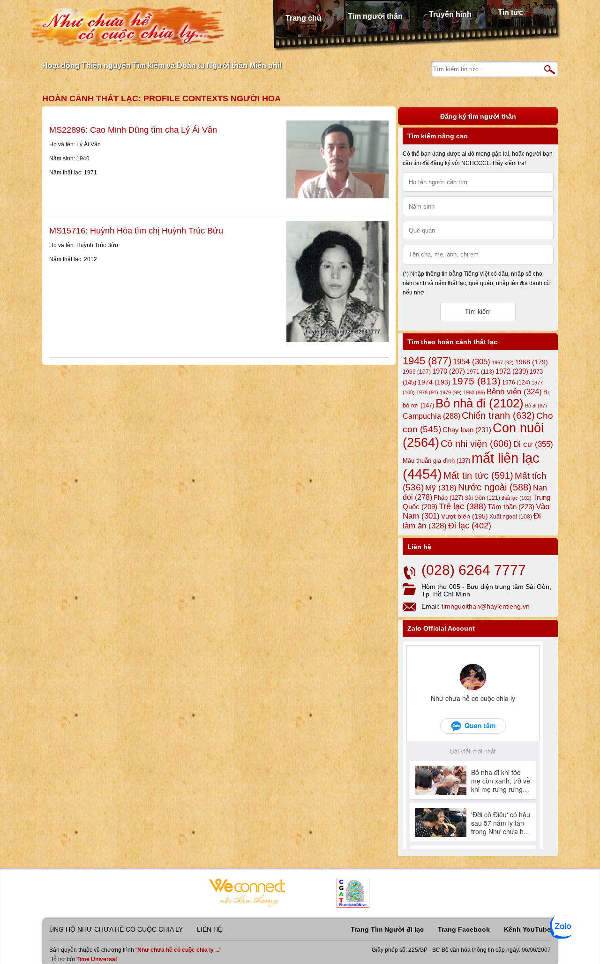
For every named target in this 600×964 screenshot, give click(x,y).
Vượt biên (464, 516)
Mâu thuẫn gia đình (436, 460)
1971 (480, 372)
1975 (476, 381)
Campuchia (431, 416)
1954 (471, 361)
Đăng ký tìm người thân (478, 116)
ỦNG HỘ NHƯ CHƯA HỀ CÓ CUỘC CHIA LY (116, 929)
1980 (474, 392)
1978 (427, 392)
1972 (511, 371)
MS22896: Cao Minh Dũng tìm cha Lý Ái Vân (133, 130)
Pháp (448, 498)
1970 (448, 371)
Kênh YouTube (527, 929)
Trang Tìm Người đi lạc (387, 929)
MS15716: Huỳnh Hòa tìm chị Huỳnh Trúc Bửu (136, 230)
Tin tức (510, 12)
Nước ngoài (495, 487)
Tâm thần (511, 507)
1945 (427, 361)
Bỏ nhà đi (479, 403)
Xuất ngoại (510, 516)
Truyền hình (450, 14)
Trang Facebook (464, 929)
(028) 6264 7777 (473, 570)
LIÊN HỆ (209, 929)
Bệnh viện (514, 391)
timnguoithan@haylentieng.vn (486, 606)
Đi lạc (469, 525)
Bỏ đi (536, 405)
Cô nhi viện (476, 443)
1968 (531, 362)
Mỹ (441, 487)
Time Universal (96, 959)
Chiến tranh (498, 415)
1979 (451, 392)
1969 (417, 372)
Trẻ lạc (462, 506)
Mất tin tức (478, 475)
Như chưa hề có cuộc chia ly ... (178, 950)
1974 (434, 382)
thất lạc (517, 498)
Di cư (533, 444)
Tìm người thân (375, 16)
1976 (516, 382)
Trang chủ (303, 18)
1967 (503, 362)
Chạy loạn (466, 430)
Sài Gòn (482, 498)
